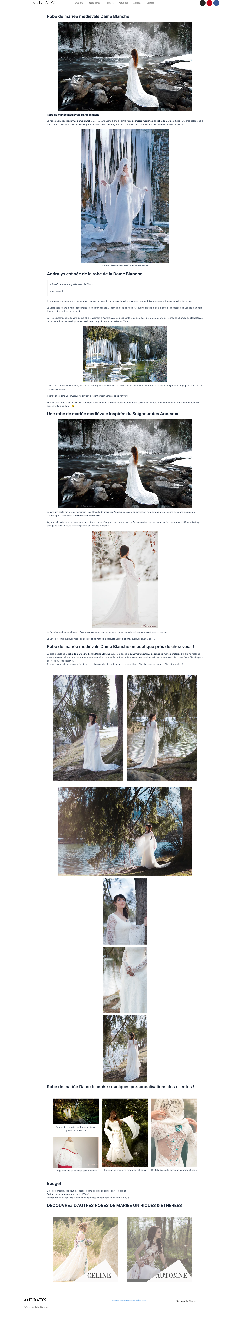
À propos (137, 3)
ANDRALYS (35, 1300)
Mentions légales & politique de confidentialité (129, 1300)
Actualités (123, 3)
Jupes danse (94, 3)
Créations (79, 3)
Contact (150, 3)
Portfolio (110, 3)
